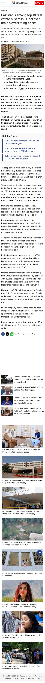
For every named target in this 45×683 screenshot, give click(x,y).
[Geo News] (20, 2)
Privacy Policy (35, 678)
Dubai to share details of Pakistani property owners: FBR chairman (20, 149)
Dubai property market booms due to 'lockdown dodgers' (21, 142)
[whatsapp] (12, 334)
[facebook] (3, 334)
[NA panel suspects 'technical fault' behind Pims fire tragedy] (7, 390)
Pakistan (4, 10)
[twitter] (7, 334)
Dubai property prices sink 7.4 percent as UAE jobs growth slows (22, 157)
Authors (26, 678)
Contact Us (18, 678)
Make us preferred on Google (27, 334)
